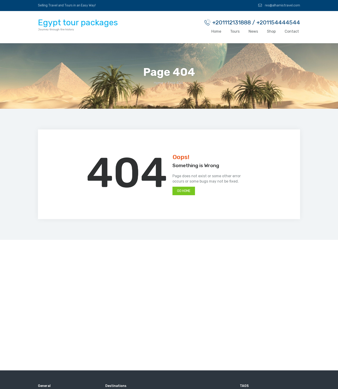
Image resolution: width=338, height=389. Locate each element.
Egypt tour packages (78, 22)
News (253, 31)
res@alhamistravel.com (282, 5)
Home (216, 31)
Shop (271, 31)
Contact (292, 31)
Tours (235, 31)
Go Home (183, 191)
